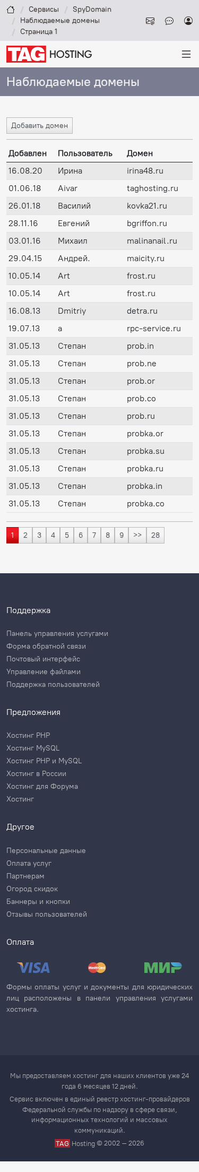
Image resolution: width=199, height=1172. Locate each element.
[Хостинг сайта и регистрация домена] (49, 53)
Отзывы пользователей (46, 914)
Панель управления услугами (57, 633)
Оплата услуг (28, 863)
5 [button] (67, 535)
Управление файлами (43, 672)
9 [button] (121, 535)
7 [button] (94, 535)
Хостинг (20, 799)
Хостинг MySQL (32, 748)
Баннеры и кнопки (38, 902)
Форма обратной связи (46, 646)
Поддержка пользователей (53, 684)
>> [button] (137, 535)
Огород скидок (32, 889)
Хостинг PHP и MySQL (44, 761)
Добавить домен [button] (39, 125)
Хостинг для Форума (42, 786)
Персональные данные (46, 851)
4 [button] (53, 535)
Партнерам (25, 876)
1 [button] (12, 535)
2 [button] (25, 535)
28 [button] (155, 535)
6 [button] (81, 535)
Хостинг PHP (28, 735)
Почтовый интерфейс (43, 659)
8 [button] (108, 535)
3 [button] (39, 535)
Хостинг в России (36, 774)
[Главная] (10, 9)
